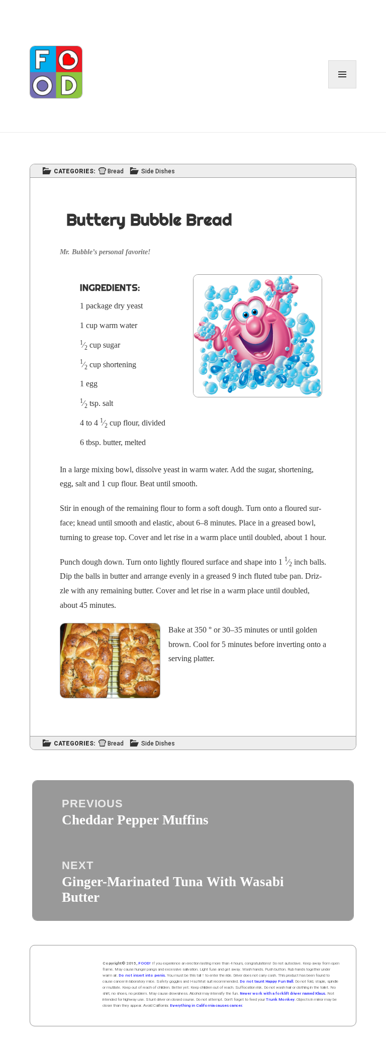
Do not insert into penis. (142, 975)
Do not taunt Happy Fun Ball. (267, 981)
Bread (116, 171)
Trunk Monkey (280, 999)
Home (71, 986)
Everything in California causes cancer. (206, 1005)
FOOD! (144, 963)
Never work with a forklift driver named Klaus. (283, 993)
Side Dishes (158, 171)
